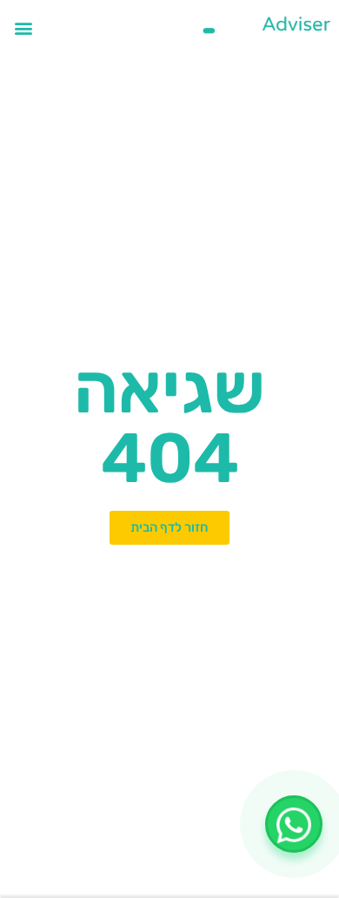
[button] (23, 27)
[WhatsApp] (293, 824)
